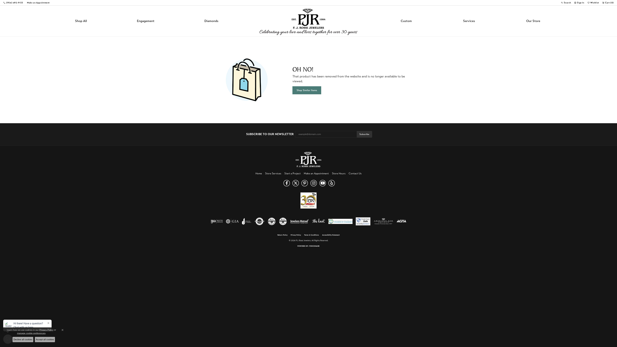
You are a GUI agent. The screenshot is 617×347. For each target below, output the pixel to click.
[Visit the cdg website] (272, 221)
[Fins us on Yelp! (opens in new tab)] (331, 183)
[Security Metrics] (363, 221)
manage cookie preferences (31, 333)
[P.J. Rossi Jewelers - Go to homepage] (308, 159)
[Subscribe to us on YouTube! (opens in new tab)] (322, 183)
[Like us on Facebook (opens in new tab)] (286, 183)
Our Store (533, 21)
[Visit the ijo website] (217, 221)
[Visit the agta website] (401, 221)
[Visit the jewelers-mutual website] (299, 221)
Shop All (81, 21)
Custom (406, 21)
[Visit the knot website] (318, 221)
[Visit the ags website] (383, 221)
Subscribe (364, 134)
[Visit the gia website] (232, 221)
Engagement (145, 21)
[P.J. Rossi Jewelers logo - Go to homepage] (308, 21)
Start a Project (292, 173)
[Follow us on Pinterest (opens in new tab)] (304, 183)
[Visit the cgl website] (283, 221)
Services (469, 21)
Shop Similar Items (307, 90)
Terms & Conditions (311, 235)
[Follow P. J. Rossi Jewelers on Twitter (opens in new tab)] (295, 183)
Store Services (273, 173)
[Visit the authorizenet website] (259, 221)
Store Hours (338, 173)
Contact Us (355, 173)
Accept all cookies (45, 339)
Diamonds (211, 21)
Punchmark (314, 246)
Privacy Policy (296, 235)
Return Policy (282, 235)
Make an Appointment (316, 173)
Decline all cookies (22, 339)
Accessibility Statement (331, 235)
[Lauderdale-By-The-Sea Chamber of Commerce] (340, 221)
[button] (566, 2)
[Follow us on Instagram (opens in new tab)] (313, 183)
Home (258, 173)
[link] (13, 2)
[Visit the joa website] (246, 221)
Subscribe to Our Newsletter (270, 134)
